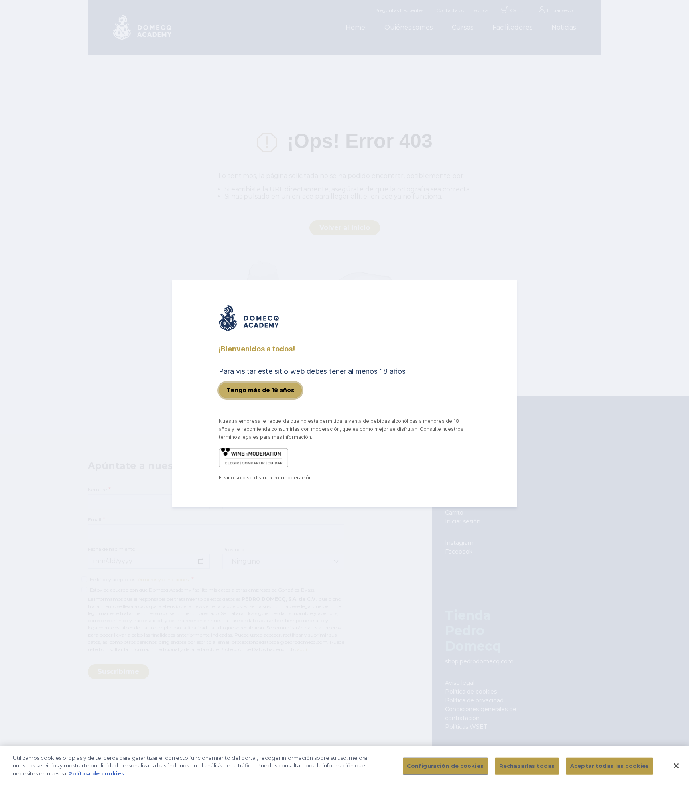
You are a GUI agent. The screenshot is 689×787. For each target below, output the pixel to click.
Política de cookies (96, 773)
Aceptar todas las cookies (609, 766)
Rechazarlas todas (527, 766)
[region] (344, 766)
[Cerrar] (676, 766)
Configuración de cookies (445, 766)
